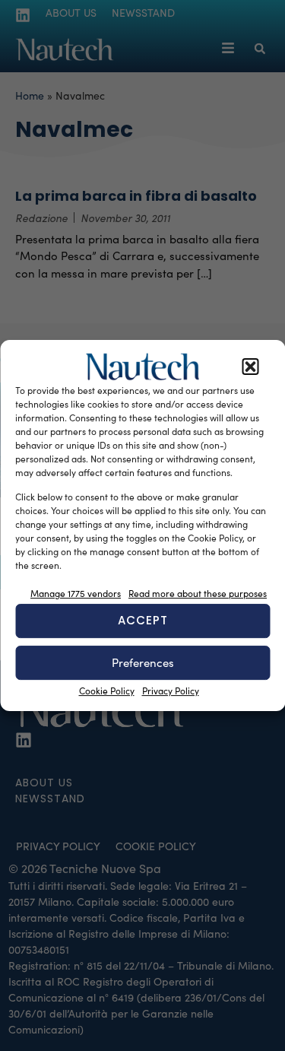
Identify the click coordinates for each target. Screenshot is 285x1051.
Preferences (143, 662)
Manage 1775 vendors (75, 593)
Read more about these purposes (197, 593)
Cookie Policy (107, 690)
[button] (250, 366)
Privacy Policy (170, 690)
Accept (143, 620)
